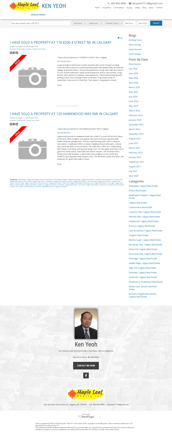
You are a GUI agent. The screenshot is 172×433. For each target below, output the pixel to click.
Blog (144, 7)
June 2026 (133, 73)
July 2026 (133, 68)
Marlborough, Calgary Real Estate (26, 183)
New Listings (135, 44)
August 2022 (135, 138)
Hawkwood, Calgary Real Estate (28, 120)
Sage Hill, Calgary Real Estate (47, 185)
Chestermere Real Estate (103, 179)
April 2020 (133, 175)
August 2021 (135, 166)
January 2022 (135, 157)
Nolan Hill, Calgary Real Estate (72, 183)
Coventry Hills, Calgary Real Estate (145, 212)
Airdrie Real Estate (47, 179)
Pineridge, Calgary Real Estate (143, 258)
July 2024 (133, 96)
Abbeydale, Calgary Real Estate (29, 179)
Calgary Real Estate (88, 179)
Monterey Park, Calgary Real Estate (50, 183)
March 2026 (134, 87)
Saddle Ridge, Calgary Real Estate (26, 185)
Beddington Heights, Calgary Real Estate (31, 49)
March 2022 (134, 148)
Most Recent (135, 64)
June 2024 (133, 101)
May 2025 (133, 92)
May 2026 (133, 78)
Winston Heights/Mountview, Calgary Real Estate (51, 186)
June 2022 (133, 143)
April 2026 (133, 82)
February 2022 (135, 152)
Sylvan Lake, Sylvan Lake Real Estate (23, 186)
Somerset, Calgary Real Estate (89, 185)
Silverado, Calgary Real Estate (68, 185)
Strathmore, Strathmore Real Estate (112, 185)
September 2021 (136, 161)
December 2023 (136, 124)
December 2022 (136, 134)
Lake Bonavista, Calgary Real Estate (98, 181)
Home (97, 7)
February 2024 (135, 115)
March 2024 (134, 110)
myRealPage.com (86, 417)
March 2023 (134, 129)
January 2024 (135, 120)
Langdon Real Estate (138, 235)
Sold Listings (135, 54)
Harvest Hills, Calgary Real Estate (34, 181)
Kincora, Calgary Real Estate (77, 181)
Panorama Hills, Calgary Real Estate (95, 183)
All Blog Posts (135, 40)
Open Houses (135, 49)
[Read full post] (32, 78)
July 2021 (133, 171)
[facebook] (86, 375)
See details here (64, 61)
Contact (159, 7)
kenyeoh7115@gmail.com (118, 404)
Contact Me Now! (86, 365)
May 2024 (133, 106)
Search (156, 23)
